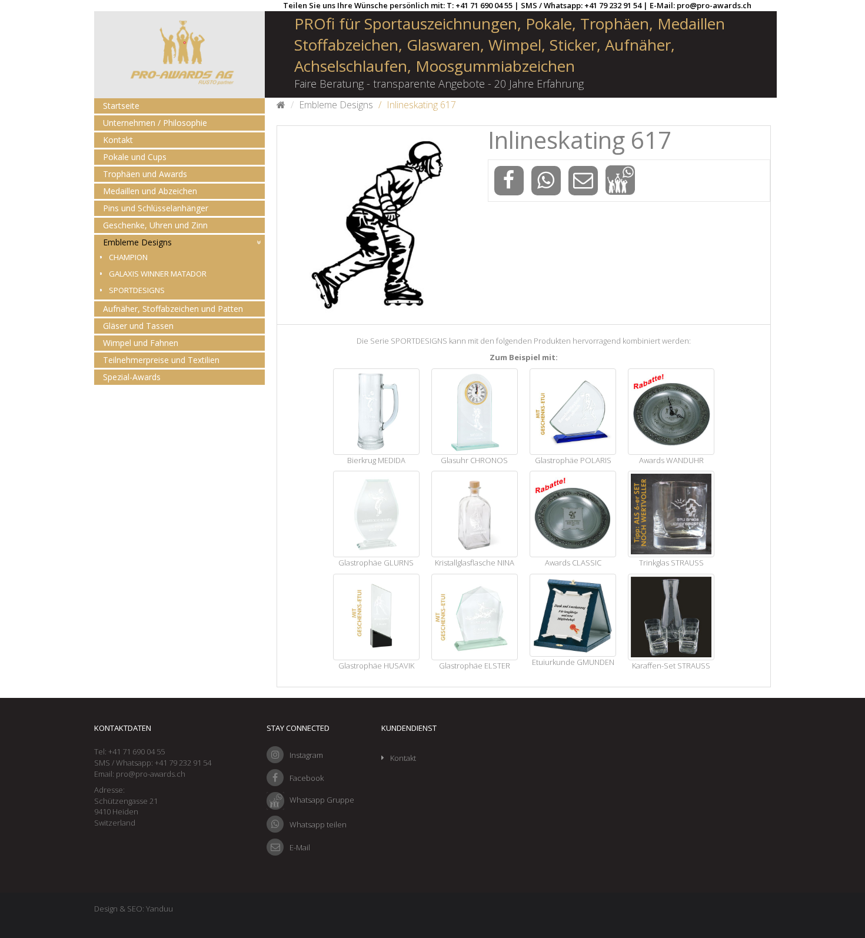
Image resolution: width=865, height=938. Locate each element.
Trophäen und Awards (145, 173)
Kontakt (118, 139)
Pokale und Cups (135, 156)
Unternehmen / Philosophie (155, 122)
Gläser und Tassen (138, 325)
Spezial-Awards (132, 376)
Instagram (306, 755)
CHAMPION (128, 257)
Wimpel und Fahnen (140, 342)
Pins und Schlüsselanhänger (155, 208)
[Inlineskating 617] (376, 225)
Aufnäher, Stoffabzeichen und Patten (173, 308)
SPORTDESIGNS (137, 290)
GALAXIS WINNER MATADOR (158, 273)
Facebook (307, 778)
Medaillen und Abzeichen (150, 191)
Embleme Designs (137, 242)
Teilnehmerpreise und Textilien (161, 359)
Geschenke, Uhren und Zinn (155, 225)
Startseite (121, 105)
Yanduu (159, 908)
